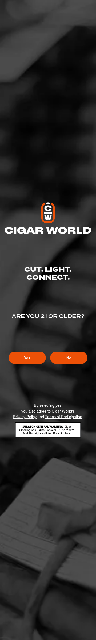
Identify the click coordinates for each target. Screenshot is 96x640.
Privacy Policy (25, 416)
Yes (27, 357)
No (68, 357)
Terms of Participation (63, 416)
